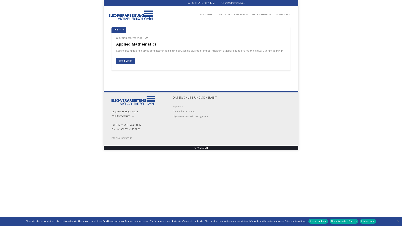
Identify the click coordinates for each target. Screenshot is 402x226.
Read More (125, 60)
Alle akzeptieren (318, 221)
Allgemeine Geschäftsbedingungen (190, 116)
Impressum (281, 14)
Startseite (206, 14)
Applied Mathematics (136, 44)
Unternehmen (260, 14)
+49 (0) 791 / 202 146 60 (202, 2)
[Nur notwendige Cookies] (398, 221)
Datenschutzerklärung (184, 111)
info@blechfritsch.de (234, 2)
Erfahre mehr (368, 221)
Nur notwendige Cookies (344, 221)
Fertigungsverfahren (232, 14)
